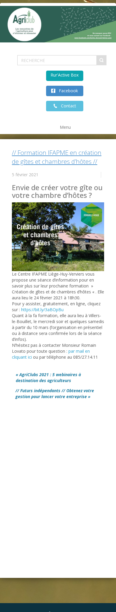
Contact (66, 106)
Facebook (66, 90)
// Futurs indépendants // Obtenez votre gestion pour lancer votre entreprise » (54, 393)
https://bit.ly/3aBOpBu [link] (42, 309)
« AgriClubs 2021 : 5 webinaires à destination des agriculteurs (48, 377)
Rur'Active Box (65, 75)
